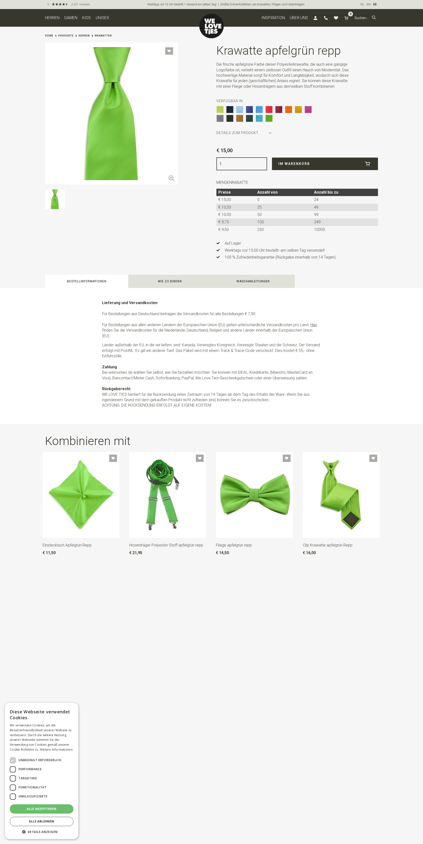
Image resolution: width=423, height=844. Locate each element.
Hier (313, 325)
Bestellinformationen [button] (86, 281)
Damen (70, 17)
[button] (374, 17)
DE (375, 4)
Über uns (299, 17)
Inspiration (273, 17)
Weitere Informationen (56, 749)
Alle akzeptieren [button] (41, 809)
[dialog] (41, 771)
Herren (52, 17)
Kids (86, 17)
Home (49, 35)
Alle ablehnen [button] (41, 821)
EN (369, 4)
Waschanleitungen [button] (253, 281)
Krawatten (103, 35)
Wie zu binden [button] (170, 281)
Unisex (102, 17)
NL (362, 4)
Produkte (66, 35)
